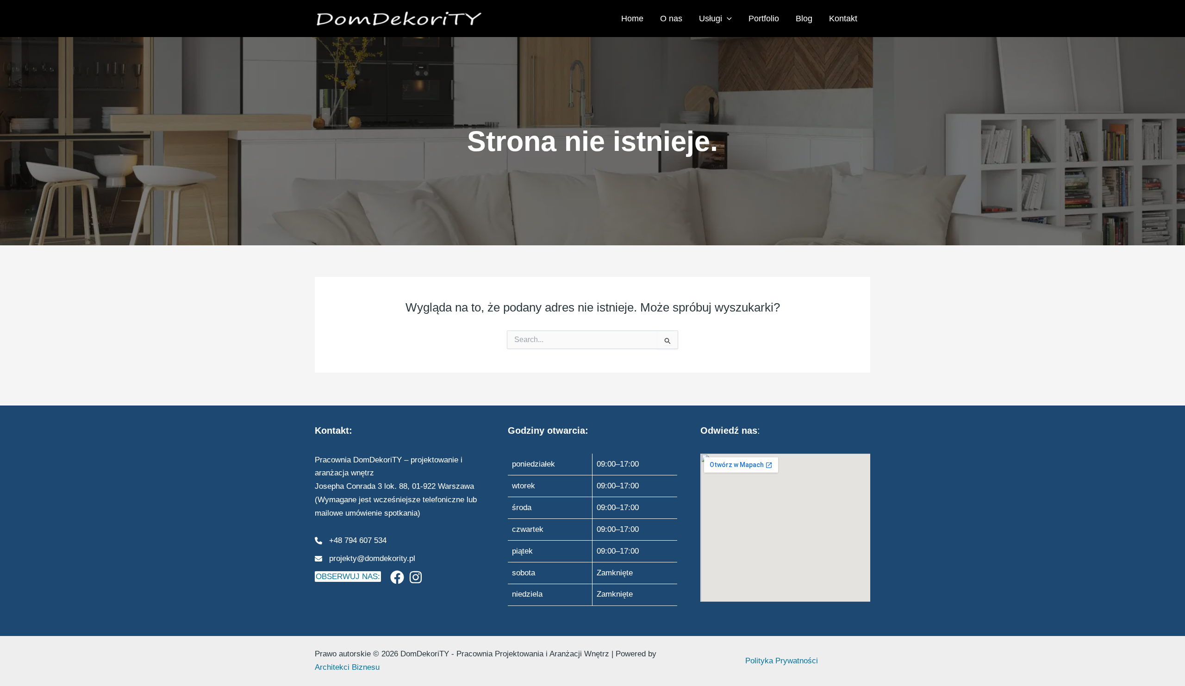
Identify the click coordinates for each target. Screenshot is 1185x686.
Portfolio (763, 18)
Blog (804, 18)
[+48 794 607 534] (351, 541)
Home (632, 18)
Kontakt (843, 18)
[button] (727, 18)
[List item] (397, 577)
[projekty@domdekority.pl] (365, 559)
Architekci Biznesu (347, 667)
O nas (671, 18)
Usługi (710, 18)
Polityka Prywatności (781, 660)
